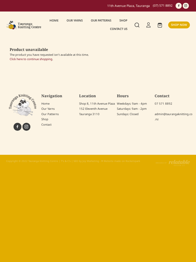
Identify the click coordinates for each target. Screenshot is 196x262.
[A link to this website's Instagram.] (186, 6)
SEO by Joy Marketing (86, 161)
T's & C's (66, 161)
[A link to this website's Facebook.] (179, 6)
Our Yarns (48, 108)
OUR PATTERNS (101, 20)
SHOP (123, 20)
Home (45, 103)
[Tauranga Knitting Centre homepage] (24, 25)
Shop (44, 119)
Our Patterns (50, 114)
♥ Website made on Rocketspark (120, 161)
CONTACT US (118, 29)
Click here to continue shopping (31, 59)
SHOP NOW (179, 25)
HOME (54, 20)
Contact (46, 124)
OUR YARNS (75, 20)
